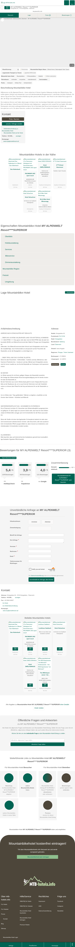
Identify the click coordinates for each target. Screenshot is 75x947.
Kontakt (63, 364)
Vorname (13, 546)
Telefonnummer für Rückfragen (16, 562)
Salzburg (62, 341)
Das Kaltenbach (15, 169)
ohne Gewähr (64, 704)
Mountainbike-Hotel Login (10, 937)
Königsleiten (58, 339)
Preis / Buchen (14, 119)
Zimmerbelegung (15, 527)
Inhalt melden (39, 708)
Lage (29, 15)
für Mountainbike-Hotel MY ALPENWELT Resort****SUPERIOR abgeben (8, 790)
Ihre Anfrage (14, 540)
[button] (37, 42)
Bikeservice (9, 256)
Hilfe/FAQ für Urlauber (26, 906)
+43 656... (10, 136)
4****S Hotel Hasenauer (59, 166)
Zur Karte (5, 603)
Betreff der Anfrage (16, 535)
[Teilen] (68, 944)
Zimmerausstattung (12, 262)
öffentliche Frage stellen (38, 744)
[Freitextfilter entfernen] (67, 3)
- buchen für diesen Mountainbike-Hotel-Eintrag (48, 815)
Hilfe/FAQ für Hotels (25, 901)
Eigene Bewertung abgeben (9, 457)
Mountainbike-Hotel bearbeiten (25, 912)
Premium (71, 156)
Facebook (60, 901)
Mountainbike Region (11, 269)
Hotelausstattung (11, 243)
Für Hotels (4, 904)
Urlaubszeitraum (15, 521)
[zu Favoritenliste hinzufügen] (2, 20)
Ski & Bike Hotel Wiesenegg (45, 200)
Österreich (58, 344)
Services (8, 249)
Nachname (13, 551)
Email (12, 556)
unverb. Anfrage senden (13, 124)
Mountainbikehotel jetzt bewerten (63, 479)
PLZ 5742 (62, 336)
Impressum (42, 901)
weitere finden (27, 788)
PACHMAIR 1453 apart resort (30, 174)
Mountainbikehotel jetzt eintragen (38, 857)
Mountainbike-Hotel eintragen (25, 919)
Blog (2, 923)
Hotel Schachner (30, 197)
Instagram (60, 906)
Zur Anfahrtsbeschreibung (10, 605)
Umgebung (9, 282)
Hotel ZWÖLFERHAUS (45, 166)
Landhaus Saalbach (45, 628)
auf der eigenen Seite (66, 788)
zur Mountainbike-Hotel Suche (2, 7)
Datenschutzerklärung (37, 575)
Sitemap (3, 928)
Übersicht (10, 15)
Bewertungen (66, 15)
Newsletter (60, 911)
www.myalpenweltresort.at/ (11, 141)
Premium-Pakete (25, 924)
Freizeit (5, 275)
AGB (40, 906)
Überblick (8, 236)
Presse (3, 914)
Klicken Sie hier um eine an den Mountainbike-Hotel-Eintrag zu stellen (38, 733)
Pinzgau (60, 352)
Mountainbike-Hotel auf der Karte (13, 133)
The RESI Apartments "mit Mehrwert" (45, 674)
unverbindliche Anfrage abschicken (41, 579)
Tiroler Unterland (68, 352)
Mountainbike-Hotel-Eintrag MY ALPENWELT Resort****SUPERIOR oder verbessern (47, 790)
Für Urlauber (5, 909)
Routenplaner (70, 292)
